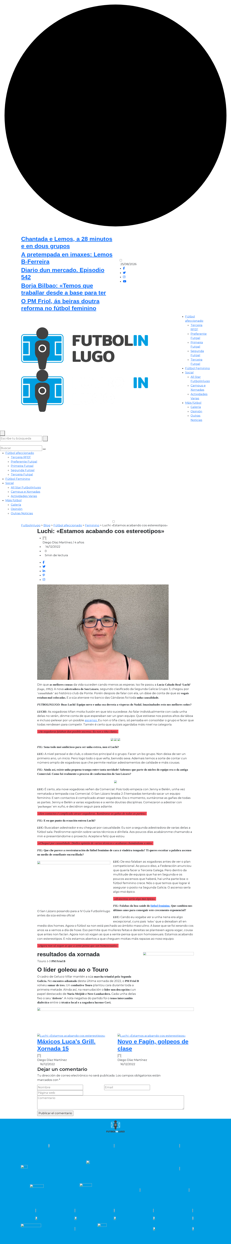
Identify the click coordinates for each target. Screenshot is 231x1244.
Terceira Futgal (22, 474)
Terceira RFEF (21, 457)
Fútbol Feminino (197, 368)
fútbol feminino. (160, 905)
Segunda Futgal (22, 470)
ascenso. (91, 720)
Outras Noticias (22, 513)
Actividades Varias (24, 496)
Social (189, 372)
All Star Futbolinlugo (26, 487)
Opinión (196, 411)
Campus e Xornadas (25, 491)
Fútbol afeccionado (19, 453)
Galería (196, 407)
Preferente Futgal (24, 461)
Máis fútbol (193, 402)
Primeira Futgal (22, 465)
